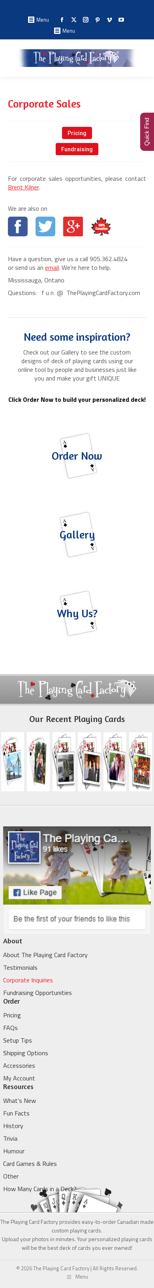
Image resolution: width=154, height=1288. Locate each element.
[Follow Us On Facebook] (77, 932)
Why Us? (77, 613)
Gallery (77, 534)
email (52, 267)
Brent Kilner (23, 187)
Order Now (77, 455)
